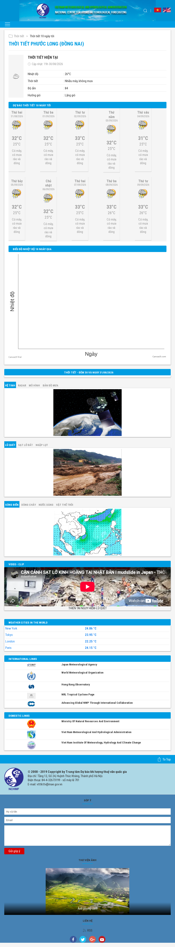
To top (167, 759)
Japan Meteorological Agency (79, 664)
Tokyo (9, 635)
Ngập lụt (42, 445)
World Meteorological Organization (82, 672)
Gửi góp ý (14, 851)
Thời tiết (19, 36)
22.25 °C (90, 641)
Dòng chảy (28, 504)
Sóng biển (12, 504)
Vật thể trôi (64, 504)
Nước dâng (46, 504)
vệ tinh (10, 385)
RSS (89, 930)
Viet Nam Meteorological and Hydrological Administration (96, 732)
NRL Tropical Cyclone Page (77, 694)
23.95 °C (90, 635)
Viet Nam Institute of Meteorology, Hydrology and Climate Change (101, 742)
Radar (22, 385)
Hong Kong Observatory (75, 684)
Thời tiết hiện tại (43, 57)
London (10, 641)
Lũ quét (10, 445)
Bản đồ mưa (50, 385)
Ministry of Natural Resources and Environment (90, 721)
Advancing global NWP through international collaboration (97, 702)
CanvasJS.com (159, 357)
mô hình (34, 385)
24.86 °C (90, 628)
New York (11, 628)
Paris (8, 648)
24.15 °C (90, 647)
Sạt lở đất (25, 445)
